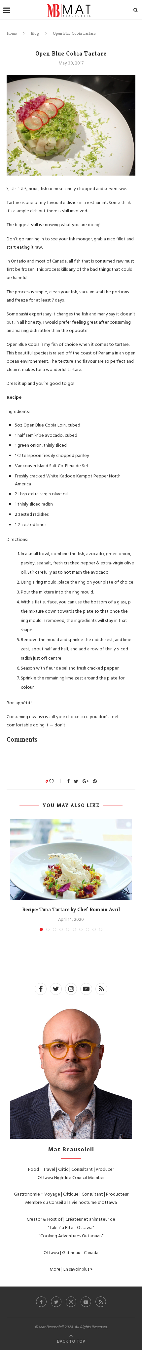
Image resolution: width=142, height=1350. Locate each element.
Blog (35, 33)
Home (12, 33)
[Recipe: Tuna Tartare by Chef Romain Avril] (71, 859)
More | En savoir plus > (71, 1268)
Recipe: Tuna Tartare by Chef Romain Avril (71, 909)
